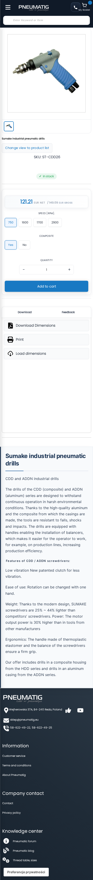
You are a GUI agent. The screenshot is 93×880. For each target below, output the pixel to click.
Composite (46, 236)
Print (20, 339)
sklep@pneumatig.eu (24, 720)
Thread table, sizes (25, 860)
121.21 (26, 202)
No (24, 245)
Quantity (46, 260)
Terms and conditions (16, 765)
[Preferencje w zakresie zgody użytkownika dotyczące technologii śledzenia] (26, 872)
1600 (25, 222)
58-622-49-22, (20, 727)
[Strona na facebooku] (68, 712)
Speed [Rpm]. (46, 213)
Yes (10, 245)
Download (25, 312)
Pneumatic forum (24, 841)
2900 (54, 222)
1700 (40, 222)
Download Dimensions (35, 325)
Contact (7, 803)
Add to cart (46, 286)
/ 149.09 (52, 202)
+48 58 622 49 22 (75, 7)
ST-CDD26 (51, 157)
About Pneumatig (14, 775)
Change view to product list (27, 148)
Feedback (68, 312)
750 (10, 222)
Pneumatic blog (23, 851)
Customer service (13, 756)
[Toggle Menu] (6, 5)
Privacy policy (11, 813)
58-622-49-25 (42, 727)
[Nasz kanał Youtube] (80, 712)
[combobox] (46, 20)
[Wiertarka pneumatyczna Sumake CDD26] (9, 126)
